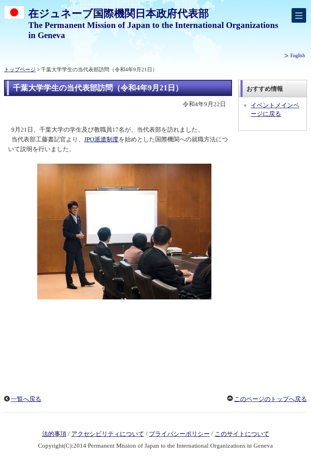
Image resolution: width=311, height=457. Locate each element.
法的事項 (54, 434)
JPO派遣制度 (101, 139)
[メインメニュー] (299, 15)
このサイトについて (242, 434)
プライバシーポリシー (179, 434)
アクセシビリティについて (107, 434)
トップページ (20, 70)
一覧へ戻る (26, 399)
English (297, 55)
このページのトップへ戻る (270, 399)
